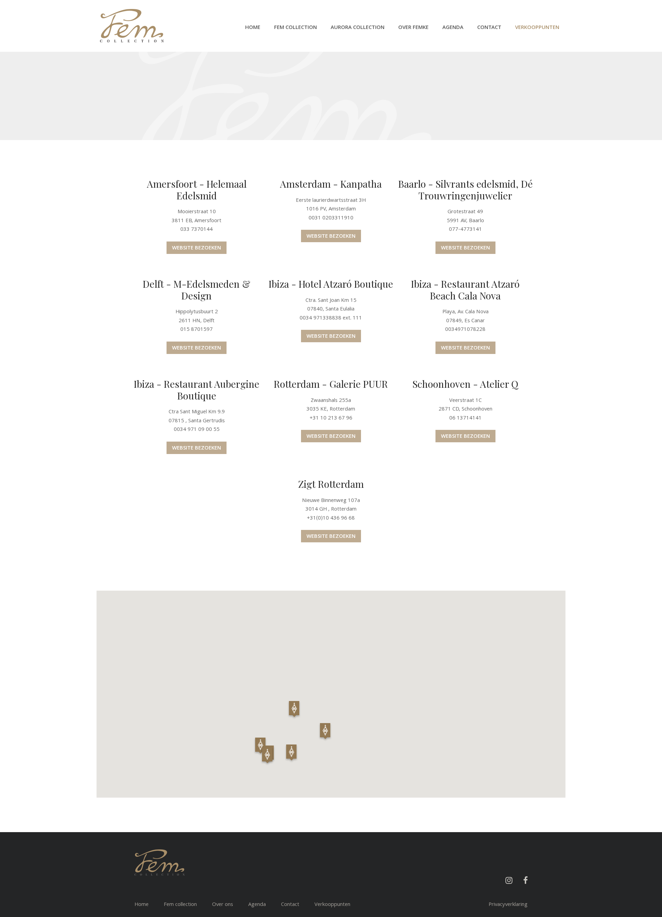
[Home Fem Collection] (132, 26)
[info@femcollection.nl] (527, 895)
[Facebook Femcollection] (525, 880)
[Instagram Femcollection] (509, 880)
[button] (260, 745)
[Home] (159, 862)
